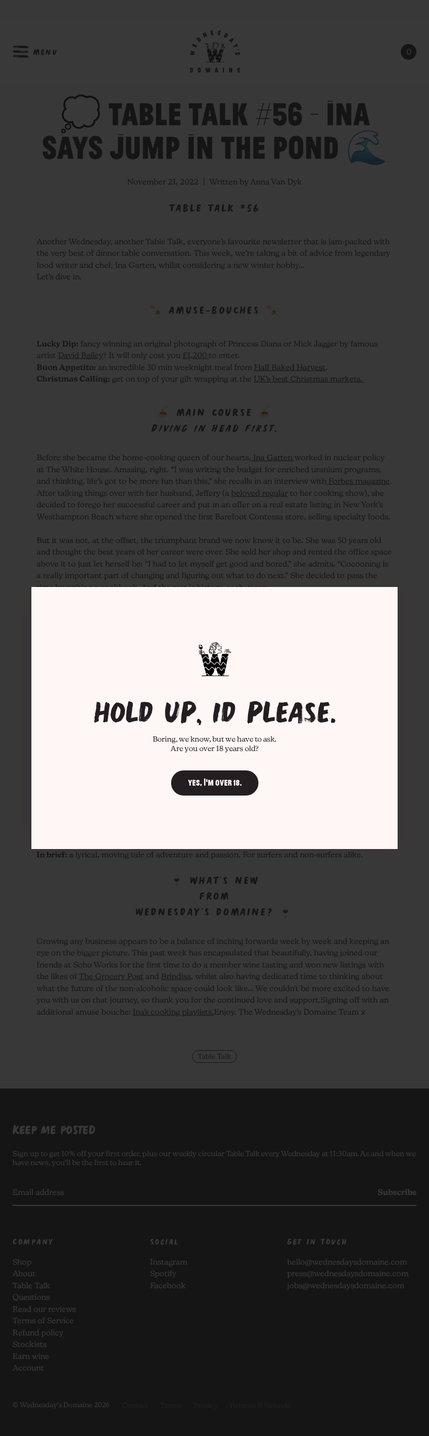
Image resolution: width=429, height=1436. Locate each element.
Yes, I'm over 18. (215, 783)
